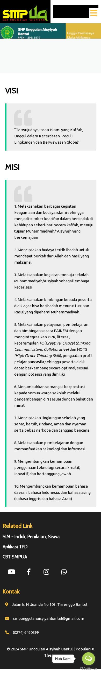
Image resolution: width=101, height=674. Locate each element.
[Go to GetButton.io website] (88, 668)
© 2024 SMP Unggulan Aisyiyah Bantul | (41, 649)
